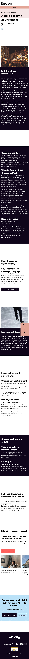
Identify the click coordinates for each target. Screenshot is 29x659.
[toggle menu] (27, 3)
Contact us (22, 615)
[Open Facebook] (25, 329)
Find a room (14, 7)
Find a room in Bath (9, 615)
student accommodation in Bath (11, 120)
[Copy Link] (25, 332)
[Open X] (25, 327)
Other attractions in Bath (10, 289)
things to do (19, 92)
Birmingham (14, 656)
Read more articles (8, 551)
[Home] (14, 637)
